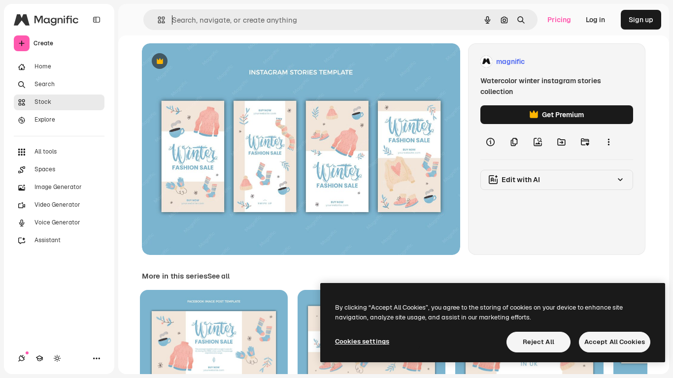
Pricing (559, 19)
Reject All (538, 342)
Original (205, 61)
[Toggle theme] (57, 358)
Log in (595, 19)
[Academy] (39, 358)
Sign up (641, 19)
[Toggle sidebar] (96, 20)
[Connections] (22, 358)
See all (218, 276)
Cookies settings (362, 341)
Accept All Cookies (614, 342)
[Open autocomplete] (157, 20)
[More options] (608, 142)
